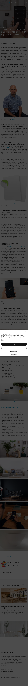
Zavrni (14, 347)
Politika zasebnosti (13, 354)
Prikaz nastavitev (14, 351)
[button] (26, 331)
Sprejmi (14, 344)
